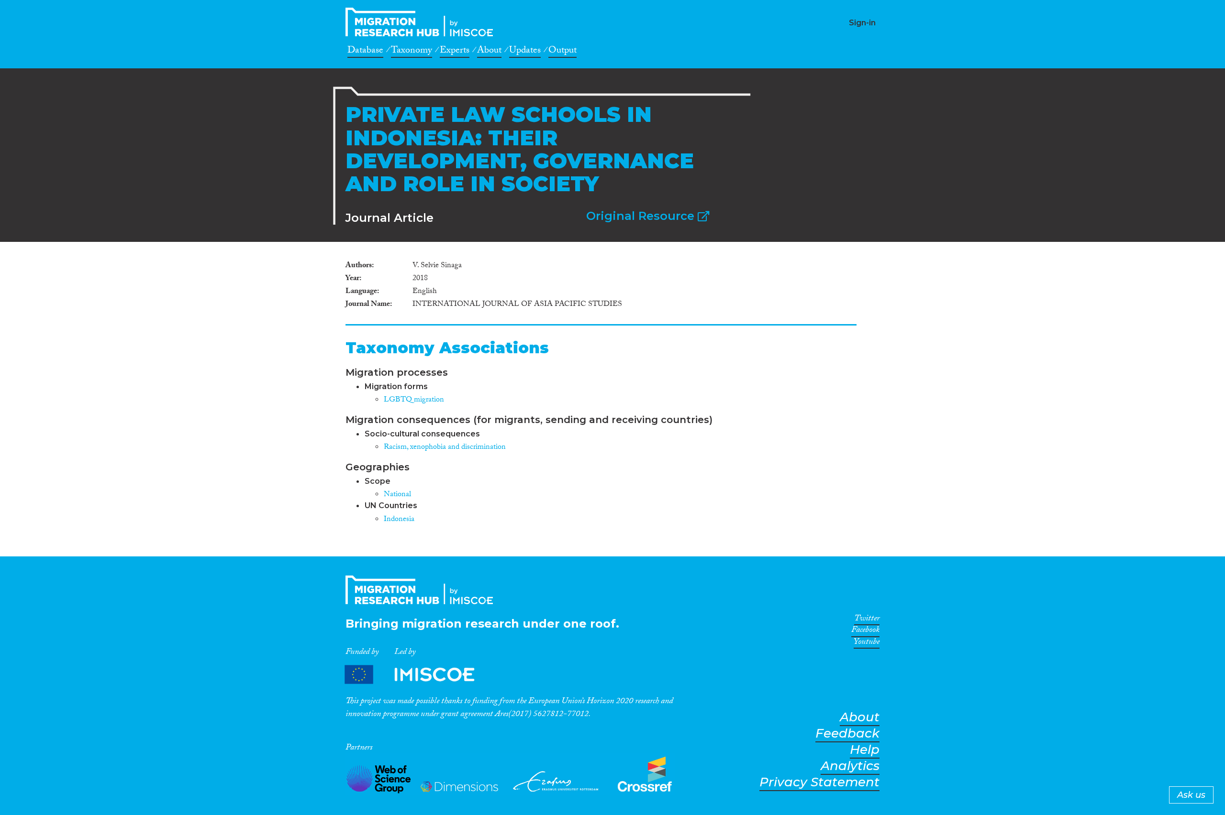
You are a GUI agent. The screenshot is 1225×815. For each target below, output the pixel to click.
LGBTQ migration (414, 400)
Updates (525, 51)
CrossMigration (422, 22)
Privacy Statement (819, 782)
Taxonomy (411, 51)
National (397, 495)
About (489, 51)
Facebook (865, 631)
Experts (454, 51)
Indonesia (399, 519)
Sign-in (862, 22)
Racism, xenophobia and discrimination (445, 447)
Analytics (850, 766)
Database (365, 51)
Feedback (847, 733)
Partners (418, 674)
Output (562, 51)
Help (865, 749)
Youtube (867, 643)
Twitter (867, 620)
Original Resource (642, 216)
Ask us (1191, 795)
